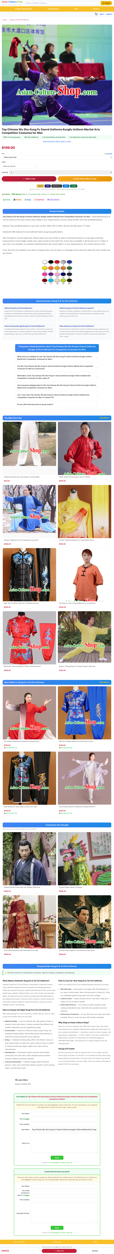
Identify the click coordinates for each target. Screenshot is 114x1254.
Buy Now (95, 1251)
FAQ (76, 9)
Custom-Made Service (23, 9)
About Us (57, 1242)
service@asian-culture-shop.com (61, 1162)
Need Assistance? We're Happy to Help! (57, 141)
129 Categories (53, 9)
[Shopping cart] (96, 14)
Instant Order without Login (85, 179)
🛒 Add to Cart (29, 179)
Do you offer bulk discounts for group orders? (57, 404)
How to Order (19, 1242)
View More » (105, 418)
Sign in (102, 14)
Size (3, 153)
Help (95, 1242)
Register (109, 14)
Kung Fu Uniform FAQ (23, 1084)
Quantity (5, 172)
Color (4, 162)
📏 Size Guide (108, 153)
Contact (96, 9)
